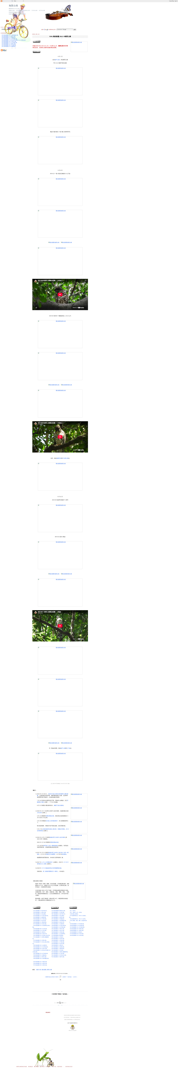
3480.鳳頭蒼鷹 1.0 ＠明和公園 (58, 932)
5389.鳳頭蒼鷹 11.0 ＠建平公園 (39, 956)
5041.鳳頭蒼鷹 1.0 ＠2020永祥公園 (59, 955)
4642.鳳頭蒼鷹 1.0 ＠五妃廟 (57, 950)
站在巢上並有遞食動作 (52, 821)
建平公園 (57, 59)
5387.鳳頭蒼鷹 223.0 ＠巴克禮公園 (40, 953)
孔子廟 (68, 748)
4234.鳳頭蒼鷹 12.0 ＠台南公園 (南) (40, 915)
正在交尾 (39, 812)
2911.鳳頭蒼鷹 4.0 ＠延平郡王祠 (40, 910)
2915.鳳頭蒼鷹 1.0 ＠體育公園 (58, 917)
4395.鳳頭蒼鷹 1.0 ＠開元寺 (57, 945)
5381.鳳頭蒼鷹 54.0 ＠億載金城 (8, 46)
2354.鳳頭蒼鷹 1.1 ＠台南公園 (58, 912)
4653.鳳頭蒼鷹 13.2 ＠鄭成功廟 (39, 922)
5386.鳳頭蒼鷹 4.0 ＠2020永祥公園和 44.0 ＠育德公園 (13, 40)
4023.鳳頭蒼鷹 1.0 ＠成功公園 (58, 938)
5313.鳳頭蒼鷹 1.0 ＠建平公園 (58, 956)
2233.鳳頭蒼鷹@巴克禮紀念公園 (58, 910)
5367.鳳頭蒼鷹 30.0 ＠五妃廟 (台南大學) (41, 935)
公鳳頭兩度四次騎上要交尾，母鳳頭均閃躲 (53, 829)
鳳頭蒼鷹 (44, 969)
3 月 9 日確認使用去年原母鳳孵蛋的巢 (51, 868)
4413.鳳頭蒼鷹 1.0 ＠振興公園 (58, 946)
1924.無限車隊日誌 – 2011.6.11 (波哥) (77, 918)
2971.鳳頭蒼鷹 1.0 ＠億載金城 (58, 918)
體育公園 (49, 969)
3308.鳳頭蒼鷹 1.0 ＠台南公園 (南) (59, 925)
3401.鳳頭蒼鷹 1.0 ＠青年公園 (58, 928)
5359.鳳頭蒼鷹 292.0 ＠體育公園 (40, 963)
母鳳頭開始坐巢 (50, 816)
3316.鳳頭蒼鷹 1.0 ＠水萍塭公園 (58, 927)
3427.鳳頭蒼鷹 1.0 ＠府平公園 (58, 930)
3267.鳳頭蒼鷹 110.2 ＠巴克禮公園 (77, 927)
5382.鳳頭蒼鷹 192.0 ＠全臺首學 (40, 945)
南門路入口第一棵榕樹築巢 (50, 845)
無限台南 (13, 5)
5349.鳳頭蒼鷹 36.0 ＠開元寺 (39, 932)
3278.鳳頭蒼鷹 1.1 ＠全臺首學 (58, 923)
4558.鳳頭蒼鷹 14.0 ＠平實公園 (39, 918)
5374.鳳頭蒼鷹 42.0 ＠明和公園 (39, 940)
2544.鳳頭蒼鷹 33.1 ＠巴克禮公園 (77, 923)
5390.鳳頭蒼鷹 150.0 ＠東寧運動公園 (40, 958)
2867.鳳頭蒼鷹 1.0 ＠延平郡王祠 (58, 913)
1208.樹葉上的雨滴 (74, 913)
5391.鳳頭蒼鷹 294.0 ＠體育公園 (60, 36)
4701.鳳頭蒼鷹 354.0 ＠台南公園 (76, 933)
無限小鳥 (38, 969)
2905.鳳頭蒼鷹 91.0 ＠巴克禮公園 (77, 925)
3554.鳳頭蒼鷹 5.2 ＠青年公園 (39, 912)
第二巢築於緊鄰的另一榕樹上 (50, 871)
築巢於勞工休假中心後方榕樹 (57, 837)
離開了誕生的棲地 (59, 805)
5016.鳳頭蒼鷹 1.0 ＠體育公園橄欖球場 (60, 951)
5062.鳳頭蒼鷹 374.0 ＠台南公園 (76, 935)
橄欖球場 (59, 458)
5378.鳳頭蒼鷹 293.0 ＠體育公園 (40, 965)
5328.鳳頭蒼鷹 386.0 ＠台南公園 (40, 928)
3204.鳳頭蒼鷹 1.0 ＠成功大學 (58, 922)
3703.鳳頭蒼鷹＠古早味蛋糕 (57, 935)
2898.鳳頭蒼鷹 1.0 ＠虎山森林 (58, 915)
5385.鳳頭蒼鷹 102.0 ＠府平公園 (40, 948)
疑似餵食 (64, 854)
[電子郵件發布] (60, 979)
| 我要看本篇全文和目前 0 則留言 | (52, 976)
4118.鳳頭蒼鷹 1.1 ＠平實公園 (58, 942)
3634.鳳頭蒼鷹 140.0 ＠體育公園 (76, 928)
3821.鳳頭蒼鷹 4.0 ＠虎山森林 (39, 913)
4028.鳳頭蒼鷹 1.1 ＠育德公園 (58, 940)
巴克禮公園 (65, 458)
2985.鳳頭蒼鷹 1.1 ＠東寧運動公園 (59, 920)
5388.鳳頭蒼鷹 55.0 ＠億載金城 (39, 955)
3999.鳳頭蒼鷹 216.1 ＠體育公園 (76, 930)
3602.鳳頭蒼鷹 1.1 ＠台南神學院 (58, 933)
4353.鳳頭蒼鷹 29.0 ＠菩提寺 (76, 932)
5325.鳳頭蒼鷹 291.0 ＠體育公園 (40, 961)
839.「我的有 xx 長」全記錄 (75, 912)
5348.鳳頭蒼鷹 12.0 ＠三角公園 (39, 930)
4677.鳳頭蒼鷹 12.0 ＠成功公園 (39, 923)
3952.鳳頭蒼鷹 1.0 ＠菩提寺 (57, 937)
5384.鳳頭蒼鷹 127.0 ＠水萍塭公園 (40, 946)
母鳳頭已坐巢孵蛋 (50, 854)
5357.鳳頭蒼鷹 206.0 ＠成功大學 (40, 933)
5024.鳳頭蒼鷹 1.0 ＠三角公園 (58, 953)
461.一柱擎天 (72, 910)
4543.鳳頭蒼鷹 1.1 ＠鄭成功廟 (58, 948)
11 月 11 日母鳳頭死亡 (47, 862)
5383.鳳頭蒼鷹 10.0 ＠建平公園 (8, 43)
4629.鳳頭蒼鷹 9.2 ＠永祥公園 (39, 920)
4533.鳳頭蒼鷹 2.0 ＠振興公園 (39, 917)
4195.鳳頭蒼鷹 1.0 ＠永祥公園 (58, 943)
